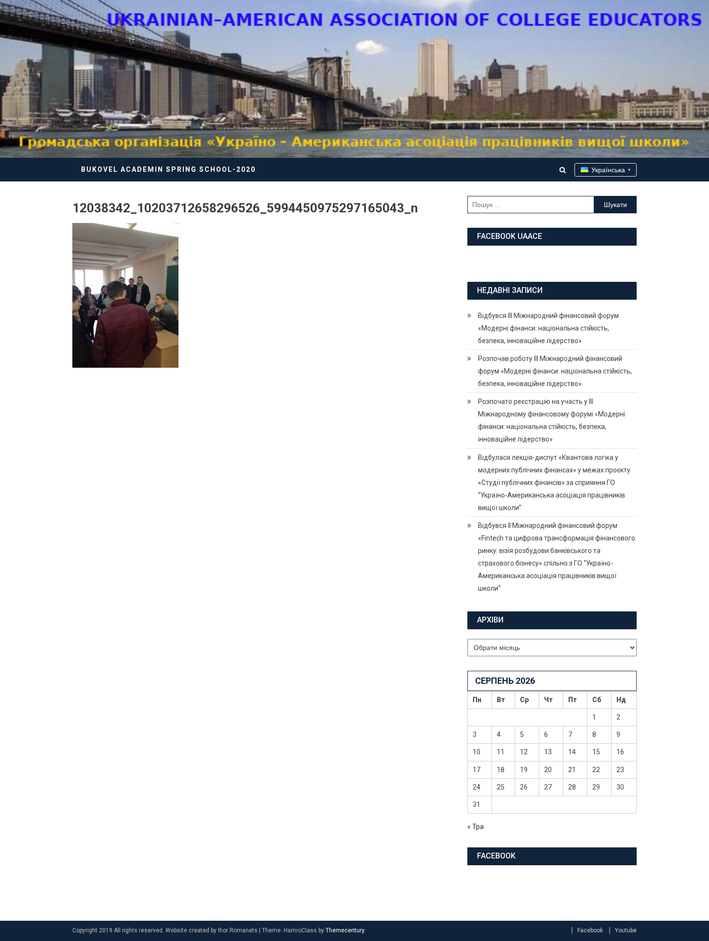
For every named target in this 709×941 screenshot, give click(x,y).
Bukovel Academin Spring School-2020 (168, 169)
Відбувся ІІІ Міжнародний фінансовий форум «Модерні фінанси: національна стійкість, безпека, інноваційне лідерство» (548, 328)
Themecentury (345, 930)
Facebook (590, 930)
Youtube (626, 930)
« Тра (475, 826)
